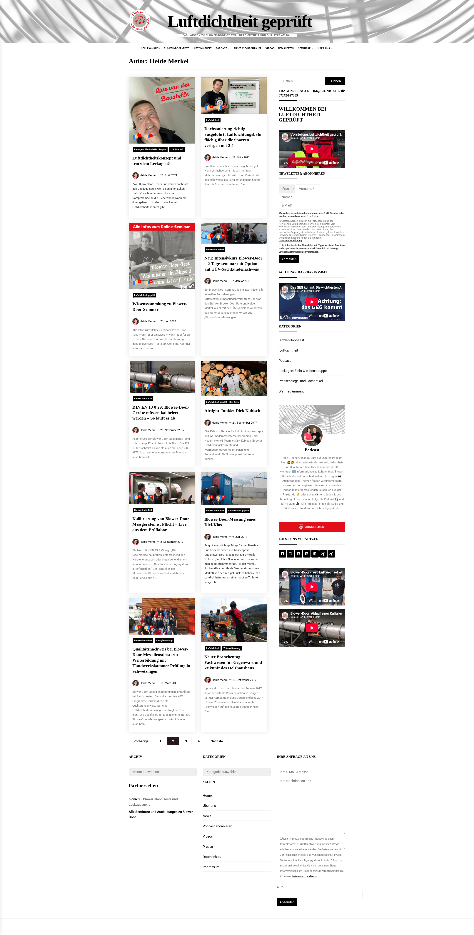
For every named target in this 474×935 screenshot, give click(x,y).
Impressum (211, 867)
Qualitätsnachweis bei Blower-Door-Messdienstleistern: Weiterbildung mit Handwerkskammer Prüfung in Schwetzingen (161, 660)
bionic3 (134, 799)
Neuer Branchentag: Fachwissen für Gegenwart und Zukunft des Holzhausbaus (233, 662)
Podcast (221, 48)
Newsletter (286, 48)
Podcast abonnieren (217, 826)
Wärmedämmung (231, 648)
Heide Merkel (148, 175)
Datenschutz (212, 857)
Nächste (217, 741)
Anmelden (289, 259)
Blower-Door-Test (176, 48)
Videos (270, 48)
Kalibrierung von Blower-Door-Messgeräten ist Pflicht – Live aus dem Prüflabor (161, 524)
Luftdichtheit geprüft (240, 21)
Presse (208, 847)
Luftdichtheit (202, 48)
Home (207, 795)
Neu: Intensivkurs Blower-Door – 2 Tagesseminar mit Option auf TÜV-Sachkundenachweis (233, 264)
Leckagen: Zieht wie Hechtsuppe (150, 149)
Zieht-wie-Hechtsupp (248, 48)
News (207, 816)
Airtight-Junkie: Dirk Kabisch (232, 410)
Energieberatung (164, 640)
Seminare (304, 48)
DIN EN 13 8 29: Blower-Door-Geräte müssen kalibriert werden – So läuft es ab (160, 413)
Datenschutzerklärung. (290, 240)
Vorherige (140, 741)
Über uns (324, 48)
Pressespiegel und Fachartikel (301, 381)
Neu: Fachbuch (150, 48)
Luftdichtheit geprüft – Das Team (222, 402)
